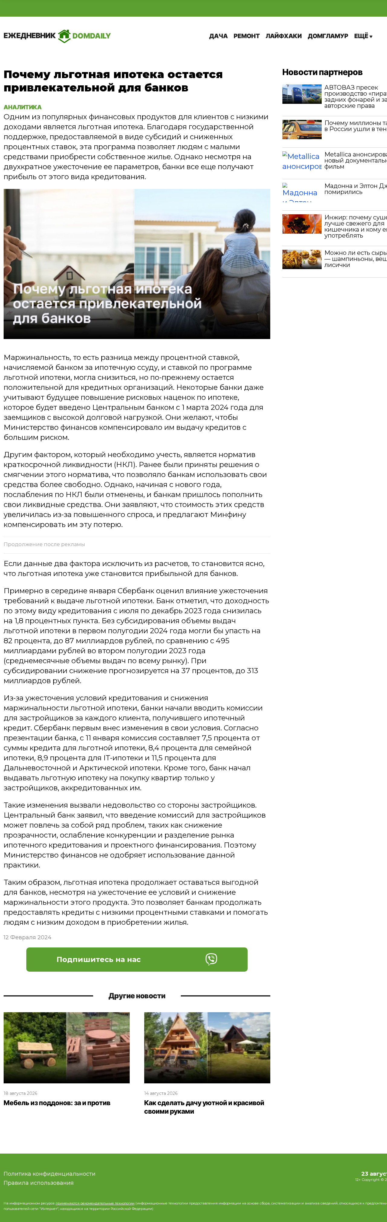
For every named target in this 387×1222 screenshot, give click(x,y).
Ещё (361, 36)
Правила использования (39, 1183)
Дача (218, 36)
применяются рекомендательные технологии (95, 1203)
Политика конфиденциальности (50, 1174)
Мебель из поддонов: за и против (57, 1103)
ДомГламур (328, 36)
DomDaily (57, 35)
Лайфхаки (284, 36)
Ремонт (247, 36)
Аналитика (23, 107)
